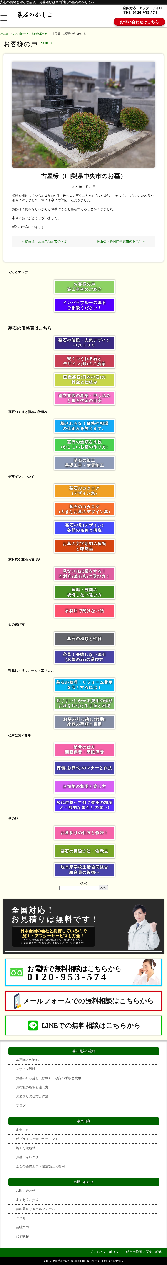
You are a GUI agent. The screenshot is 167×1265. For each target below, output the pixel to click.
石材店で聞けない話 (84, 611)
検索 (83, 883)
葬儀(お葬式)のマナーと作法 (84, 768)
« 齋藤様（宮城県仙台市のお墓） (46, 241)
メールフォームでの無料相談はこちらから (88, 1001)
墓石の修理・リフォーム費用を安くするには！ (84, 684)
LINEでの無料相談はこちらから (91, 1025)
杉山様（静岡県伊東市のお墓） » (121, 241)
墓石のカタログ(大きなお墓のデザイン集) (84, 509)
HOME (4, 33)
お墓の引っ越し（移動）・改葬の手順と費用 (48, 1078)
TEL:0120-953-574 (140, 12)
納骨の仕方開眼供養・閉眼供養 (84, 749)
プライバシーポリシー (105, 1252)
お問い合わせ (25, 1190)
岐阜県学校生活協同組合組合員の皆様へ (85, 869)
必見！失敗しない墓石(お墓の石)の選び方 (84, 657)
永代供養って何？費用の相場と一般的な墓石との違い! (84, 805)
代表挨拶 (22, 1236)
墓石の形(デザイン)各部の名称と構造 (84, 527)
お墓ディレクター (29, 1157)
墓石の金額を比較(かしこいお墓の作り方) (84, 444)
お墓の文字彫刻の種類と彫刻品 (84, 546)
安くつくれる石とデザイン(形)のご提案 (84, 361)
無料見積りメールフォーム (35, 1209)
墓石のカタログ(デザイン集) (84, 490)
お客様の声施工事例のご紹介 (84, 286)
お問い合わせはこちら (139, 22)
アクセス (22, 1218)
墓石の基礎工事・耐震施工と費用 (40, 1166)
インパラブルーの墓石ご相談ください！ (84, 305)
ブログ (21, 1105)
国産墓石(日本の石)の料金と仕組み (84, 379)
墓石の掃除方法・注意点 (85, 851)
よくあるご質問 (27, 1200)
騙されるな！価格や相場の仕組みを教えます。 (85, 426)
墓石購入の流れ (27, 1060)
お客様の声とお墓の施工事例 (30, 33)
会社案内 (22, 1227)
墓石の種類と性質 (84, 638)
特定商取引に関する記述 (144, 1252)
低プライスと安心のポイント (37, 1139)
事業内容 (22, 1130)
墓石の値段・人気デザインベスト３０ (84, 342)
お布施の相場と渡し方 (84, 786)
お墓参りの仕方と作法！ (85, 833)
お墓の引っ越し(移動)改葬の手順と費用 (84, 721)
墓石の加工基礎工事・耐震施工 (84, 463)
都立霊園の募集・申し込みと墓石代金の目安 (84, 398)
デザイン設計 (25, 1069)
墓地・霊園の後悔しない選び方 (84, 592)
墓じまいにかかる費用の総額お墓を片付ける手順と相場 (84, 703)
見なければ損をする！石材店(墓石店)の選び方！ (84, 573)
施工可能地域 (25, 1148)
